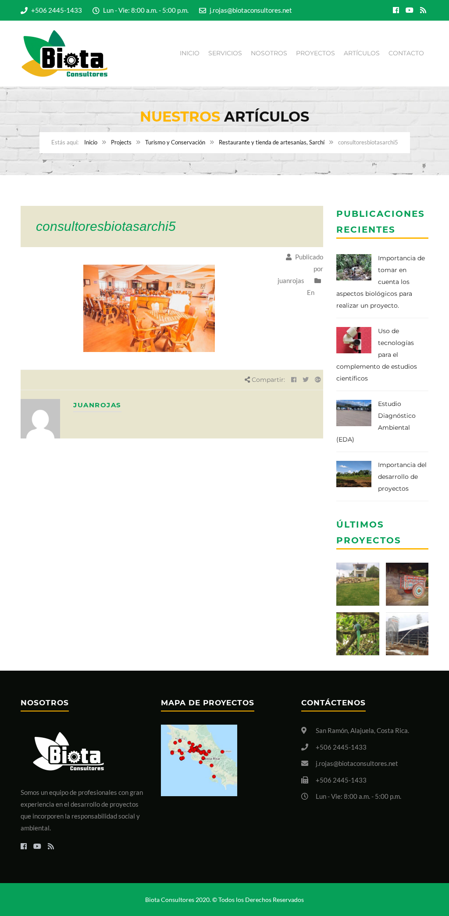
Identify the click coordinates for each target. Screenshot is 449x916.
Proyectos (315, 53)
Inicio (190, 53)
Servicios (225, 53)
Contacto (406, 53)
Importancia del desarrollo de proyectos (402, 476)
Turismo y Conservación (175, 142)
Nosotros (269, 53)
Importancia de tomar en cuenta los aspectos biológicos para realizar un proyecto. (380, 281)
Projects (121, 142)
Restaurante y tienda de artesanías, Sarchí (271, 142)
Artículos (362, 53)
